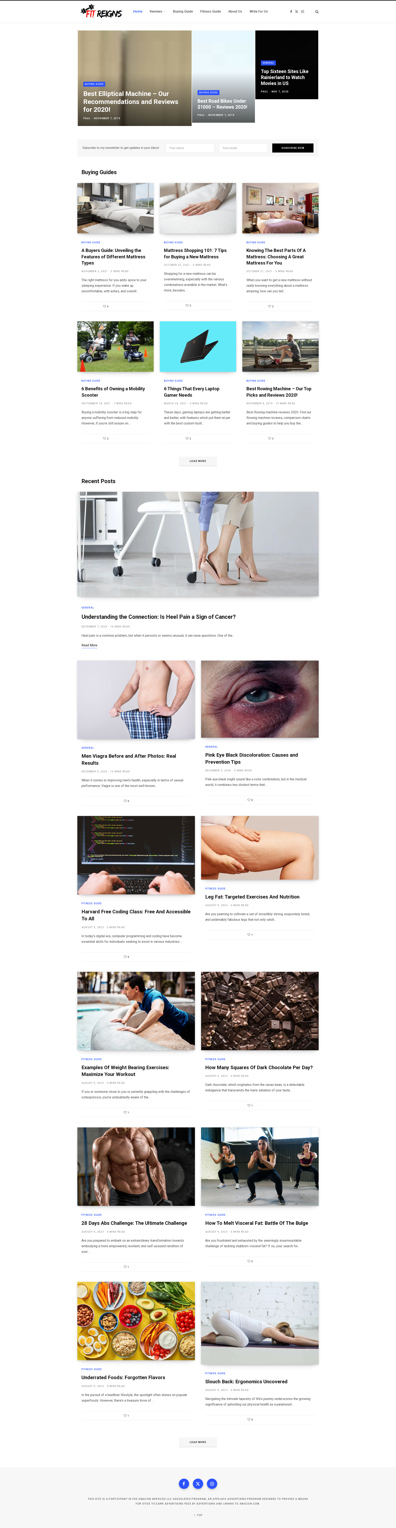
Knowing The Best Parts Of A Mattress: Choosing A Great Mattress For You (276, 257)
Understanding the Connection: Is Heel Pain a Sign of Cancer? (158, 617)
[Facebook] (184, 1484)
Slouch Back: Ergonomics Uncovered (246, 1382)
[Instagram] (212, 1484)
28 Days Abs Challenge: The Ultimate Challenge (134, 1223)
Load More (198, 461)
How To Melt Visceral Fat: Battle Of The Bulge (256, 1223)
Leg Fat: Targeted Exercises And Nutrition (252, 897)
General (268, 63)
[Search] (315, 11)
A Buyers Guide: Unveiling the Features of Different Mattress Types (113, 257)
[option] (198, 78)
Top (199, 1515)
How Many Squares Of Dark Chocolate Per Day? (259, 1067)
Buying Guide (94, 84)
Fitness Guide (91, 903)
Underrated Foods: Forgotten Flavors (123, 1377)
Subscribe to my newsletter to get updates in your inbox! (120, 148)
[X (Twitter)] (198, 1484)
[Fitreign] (100, 11)
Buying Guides (99, 172)
